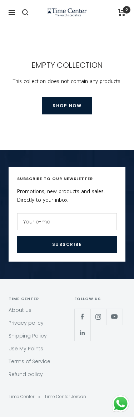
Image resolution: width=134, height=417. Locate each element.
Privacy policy (26, 322)
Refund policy (26, 374)
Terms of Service (29, 361)
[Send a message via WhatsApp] (120, 403)
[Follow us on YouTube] (114, 317)
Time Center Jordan (65, 396)
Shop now (67, 106)
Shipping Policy (28, 335)
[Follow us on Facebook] (82, 317)
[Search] (25, 12)
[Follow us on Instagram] (98, 317)
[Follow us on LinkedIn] (82, 333)
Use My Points (26, 348)
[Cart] (121, 12)
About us (20, 310)
